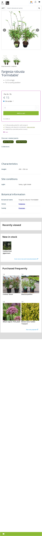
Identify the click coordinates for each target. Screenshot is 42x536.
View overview (31, 127)
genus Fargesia (8, 142)
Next (37, 30)
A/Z (3, 8)
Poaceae (22, 208)
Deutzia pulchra (26, 294)
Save (6, 132)
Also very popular (31, 329)
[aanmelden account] (35, 3)
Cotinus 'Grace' (8, 294)
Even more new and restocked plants (25, 259)
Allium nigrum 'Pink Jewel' (11, 322)
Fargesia (22, 204)
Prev (4, 30)
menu (2, 4)
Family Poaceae (21, 142)
